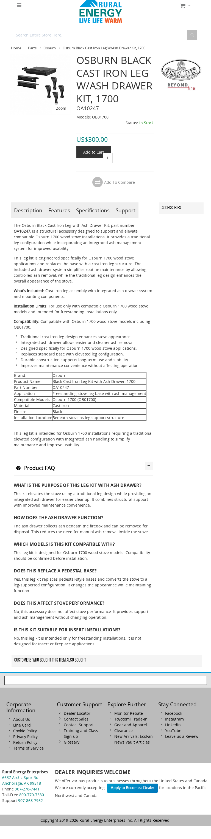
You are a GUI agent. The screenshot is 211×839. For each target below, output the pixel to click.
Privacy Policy (25, 736)
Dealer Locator (77, 713)
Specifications (93, 210)
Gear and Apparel (130, 724)
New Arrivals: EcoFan (133, 736)
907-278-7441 (27, 789)
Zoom (61, 108)
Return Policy (25, 742)
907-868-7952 (30, 800)
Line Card (22, 725)
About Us (21, 719)
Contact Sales (76, 719)
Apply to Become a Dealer (132, 788)
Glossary (71, 742)
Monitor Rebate (128, 713)
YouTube (173, 730)
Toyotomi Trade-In (131, 719)
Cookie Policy (25, 730)
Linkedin (173, 724)
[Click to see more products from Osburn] (181, 76)
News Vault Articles (132, 742)
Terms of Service (28, 748)
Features (59, 210)
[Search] (192, 35)
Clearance (123, 730)
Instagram (174, 719)
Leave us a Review (181, 736)
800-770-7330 (31, 794)
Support (125, 210)
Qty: (106, 150)
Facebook (173, 713)
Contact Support (79, 724)
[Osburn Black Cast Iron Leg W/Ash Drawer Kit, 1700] (40, 56)
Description (28, 210)
